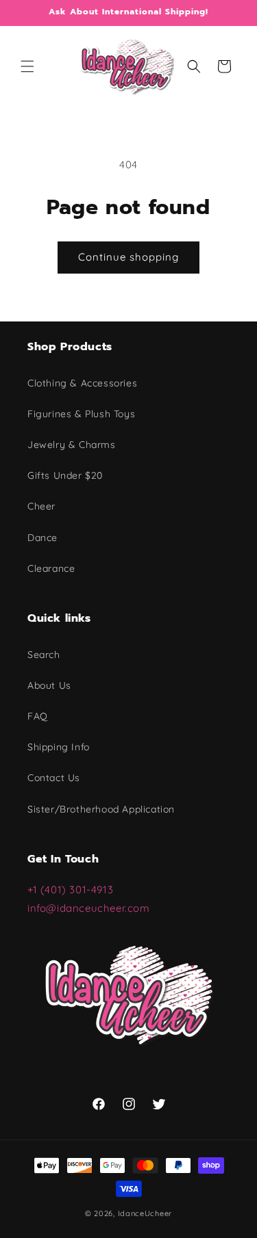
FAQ (37, 716)
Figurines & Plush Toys (81, 414)
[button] (27, 66)
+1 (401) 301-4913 (72, 889)
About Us (49, 685)
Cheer (41, 506)
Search (43, 654)
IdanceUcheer (145, 1213)
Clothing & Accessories (82, 383)
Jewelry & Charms (71, 444)
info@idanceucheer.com (88, 907)
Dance (42, 537)
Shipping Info (58, 747)
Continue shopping (128, 256)
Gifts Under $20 (65, 475)
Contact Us (53, 778)
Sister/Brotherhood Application (101, 809)
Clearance (51, 568)
